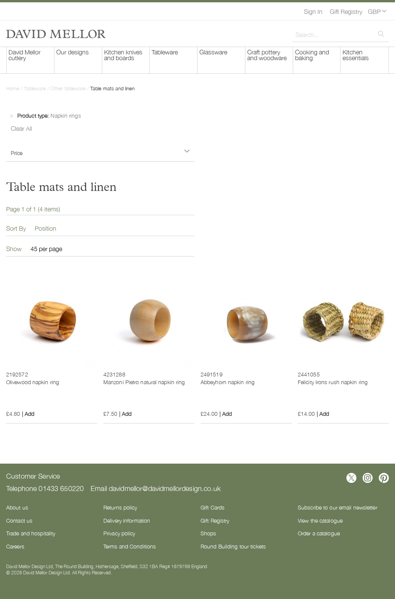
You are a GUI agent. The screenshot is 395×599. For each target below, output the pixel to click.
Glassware (213, 51)
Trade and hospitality (30, 533)
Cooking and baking (312, 54)
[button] (377, 11)
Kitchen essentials (356, 54)
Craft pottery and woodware (267, 54)
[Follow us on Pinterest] (384, 478)
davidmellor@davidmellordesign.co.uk (165, 488)
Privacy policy (119, 533)
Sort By (16, 228)
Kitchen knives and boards (123, 54)
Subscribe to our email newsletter (337, 507)
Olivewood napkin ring (32, 382)
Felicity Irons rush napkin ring (333, 382)
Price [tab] (16, 153)
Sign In (313, 11)
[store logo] (56, 34)
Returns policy (120, 507)
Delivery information (126, 520)
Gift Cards (213, 507)
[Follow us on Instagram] (368, 478)
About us (17, 507)
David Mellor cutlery (24, 54)
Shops (208, 533)
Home (13, 88)
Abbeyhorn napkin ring (228, 382)
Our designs (72, 51)
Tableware (165, 51)
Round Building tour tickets (233, 546)
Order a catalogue (319, 533)
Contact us (19, 520)
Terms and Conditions (129, 546)
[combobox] (340, 34)
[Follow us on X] (351, 478)
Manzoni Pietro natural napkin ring (144, 382)
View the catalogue (320, 520)
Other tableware (69, 88)
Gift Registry (346, 11)
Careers (15, 546)
